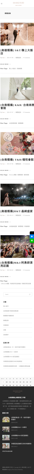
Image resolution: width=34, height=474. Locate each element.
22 (17, 385)
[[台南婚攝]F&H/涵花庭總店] (6, 437)
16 (27, 382)
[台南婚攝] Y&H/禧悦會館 (17, 159)
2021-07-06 (10, 164)
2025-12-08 (14, 438)
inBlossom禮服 (5, 283)
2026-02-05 (14, 422)
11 (10, 382)
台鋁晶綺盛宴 (13, 226)
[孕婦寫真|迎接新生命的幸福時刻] (6, 445)
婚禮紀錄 (18, 57)
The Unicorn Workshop (17, 469)
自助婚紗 (6, 334)
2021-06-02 (10, 270)
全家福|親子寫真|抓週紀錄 (10, 311)
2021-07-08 (10, 57)
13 (17, 382)
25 (27, 385)
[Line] (32, 241)
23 (20, 385)
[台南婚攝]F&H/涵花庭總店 (11, 356)
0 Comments (26, 57)
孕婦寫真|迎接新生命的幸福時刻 (12, 361)
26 (30, 385)
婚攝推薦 (20, 123)
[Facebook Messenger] (32, 236)
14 (20, 382)
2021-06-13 (10, 215)
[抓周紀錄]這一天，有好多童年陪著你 (14, 347)
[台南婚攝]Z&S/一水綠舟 (10, 352)
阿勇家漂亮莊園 (26, 283)
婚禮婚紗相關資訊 (8, 315)
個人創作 (6, 306)
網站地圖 (24, 467)
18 (3, 385)
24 (23, 385)
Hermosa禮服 (13, 175)
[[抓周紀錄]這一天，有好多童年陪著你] (6, 419)
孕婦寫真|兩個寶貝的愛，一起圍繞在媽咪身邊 (16, 366)
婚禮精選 (20, 226)
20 (10, 385)
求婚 (4, 330)
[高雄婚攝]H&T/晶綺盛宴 (16, 211)
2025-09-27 (14, 446)
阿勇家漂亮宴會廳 (15, 283)
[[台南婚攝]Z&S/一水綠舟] (6, 429)
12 (13, 382)
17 (30, 382)
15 (23, 382)
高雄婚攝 (19, 68)
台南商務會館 (13, 123)
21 (13, 385)
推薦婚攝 (20, 175)
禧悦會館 (26, 175)
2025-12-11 (14, 430)
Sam (3, 57)
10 (6, 382)
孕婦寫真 (6, 325)
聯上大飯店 (12, 68)
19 (6, 385)
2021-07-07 (10, 112)
